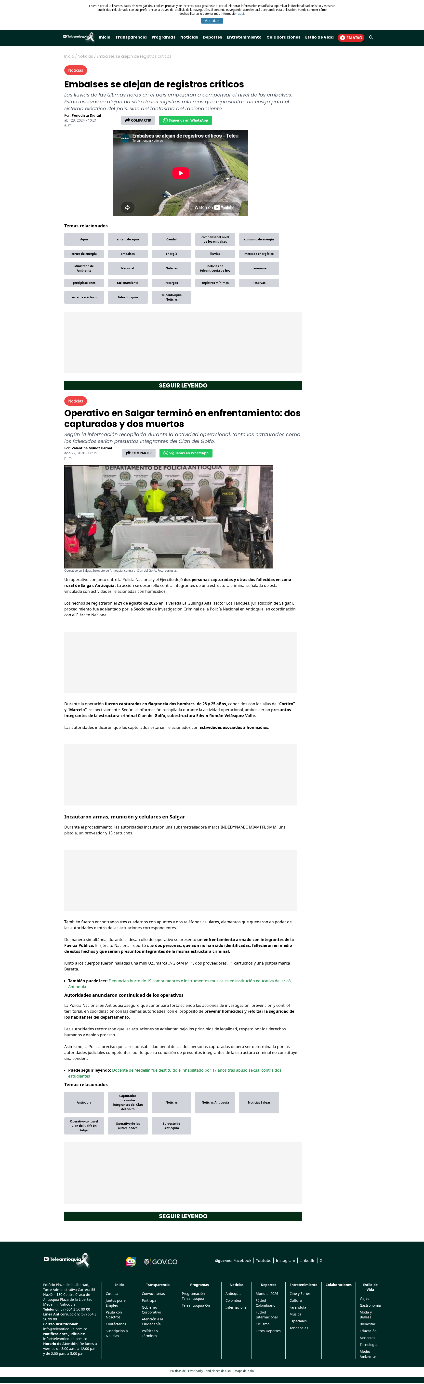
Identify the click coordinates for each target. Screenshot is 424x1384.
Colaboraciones (283, 37)
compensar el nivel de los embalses (215, 239)
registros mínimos (215, 283)
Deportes (212, 37)
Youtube (263, 1260)
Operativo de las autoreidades (128, 1125)
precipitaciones (84, 283)
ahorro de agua (128, 239)
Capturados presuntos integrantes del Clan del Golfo (128, 1102)
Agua (84, 239)
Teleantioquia (128, 297)
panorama (259, 268)
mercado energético (259, 254)
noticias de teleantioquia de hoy (215, 268)
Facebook (243, 1260)
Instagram (285, 1260)
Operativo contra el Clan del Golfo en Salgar (84, 1125)
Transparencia (131, 37)
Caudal (171, 239)
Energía (171, 254)
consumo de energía (259, 239)
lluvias (215, 254)
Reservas (258, 283)
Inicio (104, 37)
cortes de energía (84, 254)
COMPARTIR (141, 120)
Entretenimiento (244, 37)
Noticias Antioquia (215, 1102)
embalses (128, 254)
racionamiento (127, 283)
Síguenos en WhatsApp (188, 120)
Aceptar (212, 20)
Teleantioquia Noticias (171, 297)
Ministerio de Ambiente (84, 268)
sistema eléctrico (84, 297)
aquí (241, 14)
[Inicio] (66, 1260)
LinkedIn (308, 1260)
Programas (163, 37)
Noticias (189, 37)
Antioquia (84, 1102)
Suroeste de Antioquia (171, 1125)
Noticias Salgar (259, 1102)
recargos (171, 283)
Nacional (127, 268)
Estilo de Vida (319, 37)
